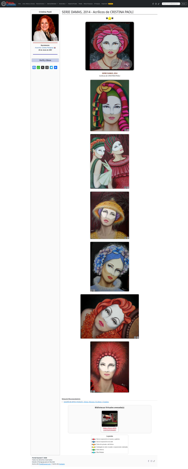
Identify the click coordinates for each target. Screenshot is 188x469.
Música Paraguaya (88, 3)
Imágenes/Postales (72, 3)
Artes (19, 3)
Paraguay (50, 47)
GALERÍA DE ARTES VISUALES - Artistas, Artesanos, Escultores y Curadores (86, 402)
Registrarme (107, 3)
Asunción (38, 47)
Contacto (62, 464)
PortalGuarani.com (45, 464)
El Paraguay (97, 3)
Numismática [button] (62, 3)
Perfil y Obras (45, 60)
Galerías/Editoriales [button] (52, 3)
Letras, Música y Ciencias (28, 3)
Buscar (184, 3)
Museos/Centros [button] (40, 3)
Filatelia (80, 3)
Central (44, 47)
